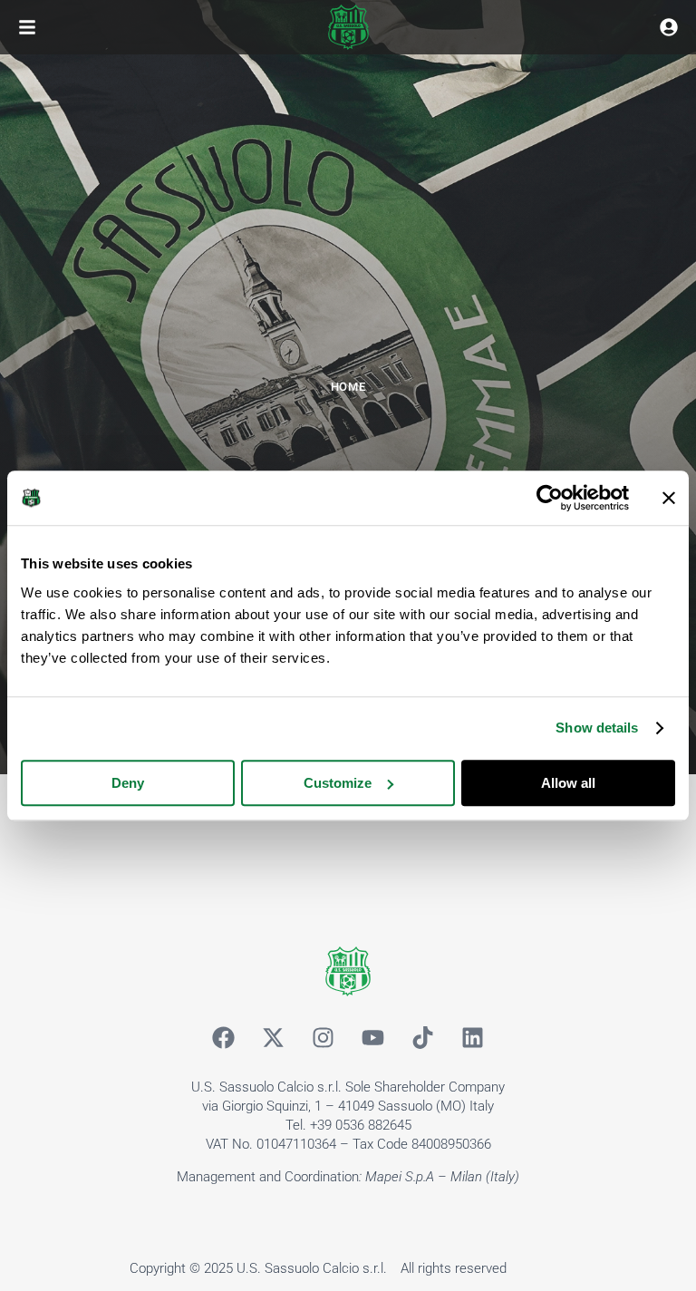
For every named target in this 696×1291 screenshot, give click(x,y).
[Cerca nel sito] (669, 27)
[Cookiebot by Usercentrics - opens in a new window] (549, 497)
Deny (127, 783)
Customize (338, 783)
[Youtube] (373, 1037)
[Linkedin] (473, 1037)
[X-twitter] (273, 1037)
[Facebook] (223, 1037)
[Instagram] (323, 1037)
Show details (597, 727)
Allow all (568, 783)
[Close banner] (668, 497)
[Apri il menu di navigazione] (27, 27)
